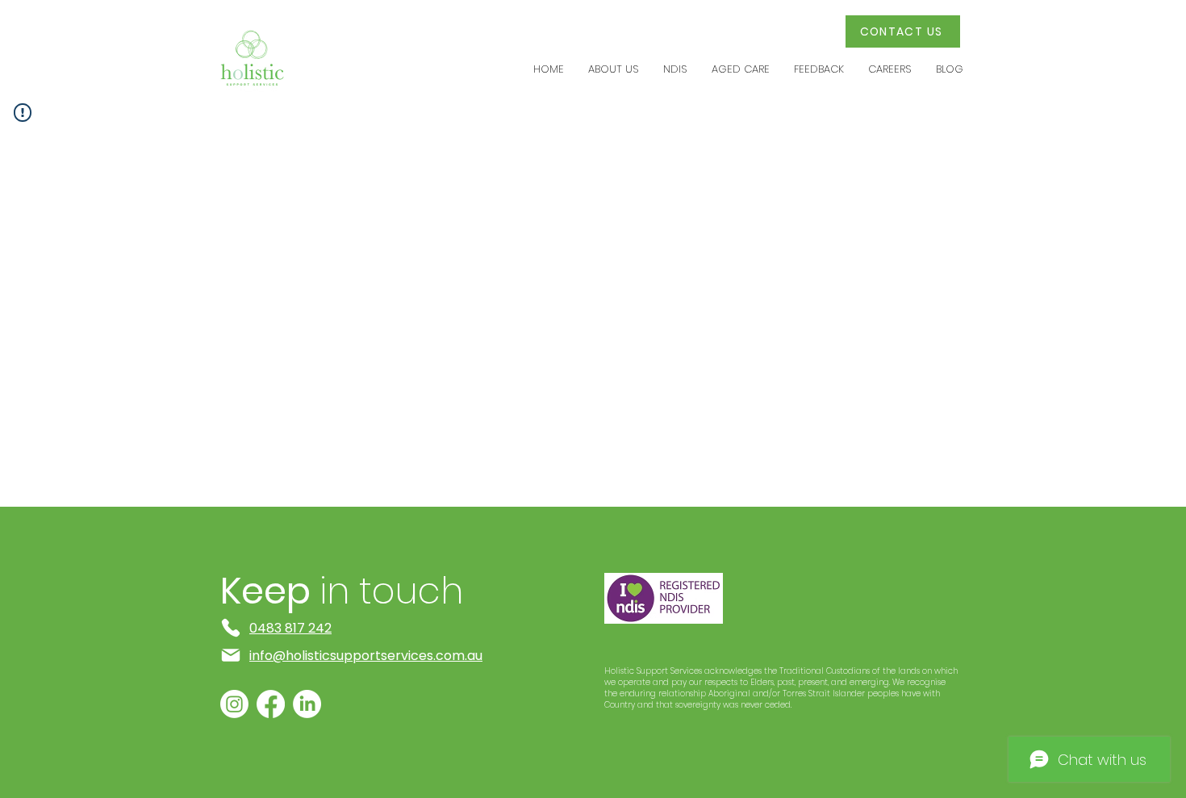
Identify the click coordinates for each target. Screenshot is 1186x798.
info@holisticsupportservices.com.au (365, 655)
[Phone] (230, 627)
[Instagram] (234, 704)
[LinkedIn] (307, 704)
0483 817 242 (290, 628)
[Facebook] (271, 704)
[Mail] (230, 655)
